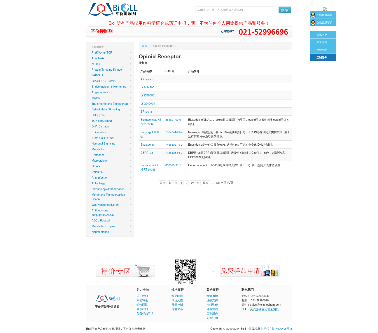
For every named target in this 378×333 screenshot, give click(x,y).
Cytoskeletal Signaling (106, 109)
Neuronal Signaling (103, 143)
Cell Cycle (98, 115)
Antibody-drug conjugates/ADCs (103, 212)
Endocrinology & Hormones (109, 86)
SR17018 (146, 111)
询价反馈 (177, 300)
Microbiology (100, 160)
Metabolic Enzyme (103, 226)
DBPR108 (146, 152)
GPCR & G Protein (104, 81)
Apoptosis (98, 58)
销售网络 (142, 304)
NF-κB (96, 64)
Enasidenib (147, 144)
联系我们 (142, 309)
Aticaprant (146, 79)
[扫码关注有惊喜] (108, 298)
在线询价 (212, 304)
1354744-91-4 (173, 132)
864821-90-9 (173, 119)
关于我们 (142, 296)
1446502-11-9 (173, 144)
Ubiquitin (97, 172)
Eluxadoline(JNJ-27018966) (151, 121)
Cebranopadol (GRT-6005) (149, 167)
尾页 (206, 183)
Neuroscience (100, 232)
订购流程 (212, 309)
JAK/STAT (98, 75)
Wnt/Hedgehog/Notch (105, 204)
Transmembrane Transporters (110, 103)
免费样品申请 (145, 313)
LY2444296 (147, 87)
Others (96, 166)
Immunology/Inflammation (108, 189)
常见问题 (177, 296)
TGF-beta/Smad (102, 121)
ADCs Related (101, 220)
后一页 (195, 183)
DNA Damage (100, 126)
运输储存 (177, 309)
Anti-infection (100, 177)
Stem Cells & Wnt (103, 138)
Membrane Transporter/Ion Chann (108, 196)
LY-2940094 (147, 103)
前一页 (173, 183)
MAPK (96, 98)
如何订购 (212, 318)
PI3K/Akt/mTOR (102, 52)
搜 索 (284, 10)
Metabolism (99, 149)
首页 (145, 46)
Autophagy (98, 183)
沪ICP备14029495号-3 (278, 328)
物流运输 (212, 296)
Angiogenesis (100, 92)
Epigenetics (99, 132)
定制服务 (212, 313)
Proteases (98, 155)
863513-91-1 (173, 165)
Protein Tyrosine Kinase (107, 69)
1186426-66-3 (173, 152)
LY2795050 (147, 95)
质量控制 (177, 304)
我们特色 (142, 300)
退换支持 (212, 300)
